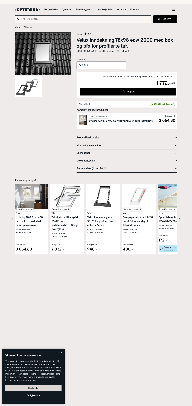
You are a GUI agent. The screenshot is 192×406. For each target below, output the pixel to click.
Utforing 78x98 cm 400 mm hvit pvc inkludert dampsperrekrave (121, 121)
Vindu (18, 27)
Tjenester (67, 9)
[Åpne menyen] (173, 9)
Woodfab (121, 9)
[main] (33, 376)
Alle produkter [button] (51, 9)
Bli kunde (134, 9)
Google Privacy (17, 377)
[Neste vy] (12, 219)
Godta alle (33, 388)
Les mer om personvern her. (22, 380)
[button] (101, 65)
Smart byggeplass (85, 9)
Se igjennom (33, 395)
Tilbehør (28, 27)
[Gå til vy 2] (28, 86)
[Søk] (17, 19)
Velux (79, 34)
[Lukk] (61, 352)
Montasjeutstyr (105, 9)
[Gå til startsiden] (27, 9)
